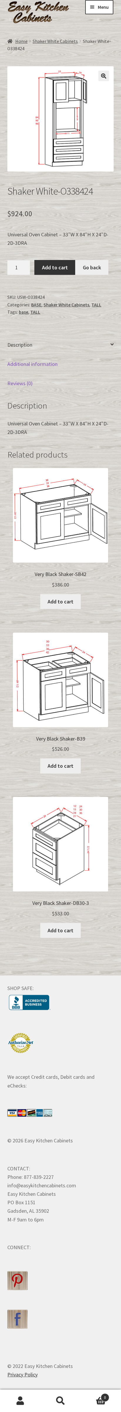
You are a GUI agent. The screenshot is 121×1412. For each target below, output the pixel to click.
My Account (20, 1401)
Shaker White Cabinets (55, 41)
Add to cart (55, 267)
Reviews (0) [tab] (20, 383)
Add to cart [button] (60, 601)
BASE (36, 305)
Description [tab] (19, 344)
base (23, 312)
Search (60, 1401)
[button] (103, 76)
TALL (96, 305)
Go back (92, 267)
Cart (93, 1395)
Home (21, 41)
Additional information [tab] (32, 364)
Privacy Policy (22, 1374)
